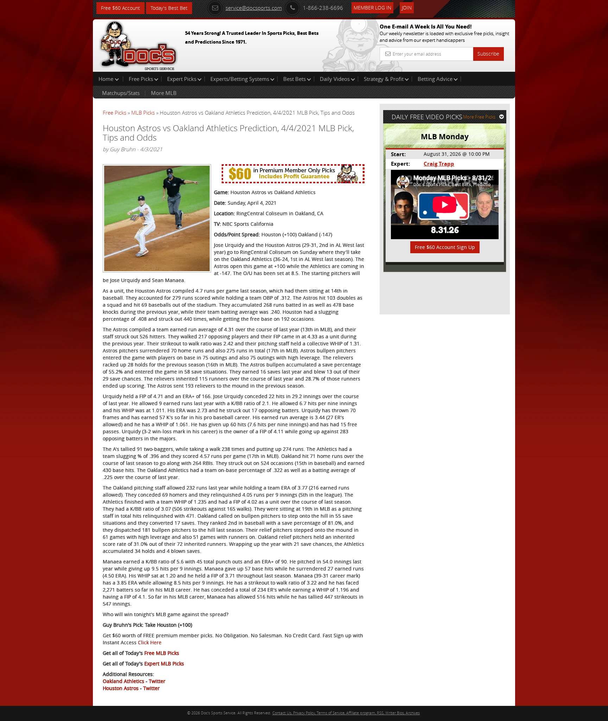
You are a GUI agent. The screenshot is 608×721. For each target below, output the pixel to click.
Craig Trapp (439, 163)
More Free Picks (479, 117)
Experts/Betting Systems (239, 78)
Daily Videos (335, 78)
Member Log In (372, 7)
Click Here (150, 642)
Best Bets (294, 78)
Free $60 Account (120, 8)
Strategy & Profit (384, 78)
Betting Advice (435, 78)
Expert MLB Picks (164, 663)
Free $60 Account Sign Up (445, 247)
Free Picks (141, 78)
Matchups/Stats (121, 92)
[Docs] (138, 43)
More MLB (164, 92)
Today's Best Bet (169, 8)
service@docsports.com (254, 7)
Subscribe (488, 53)
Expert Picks (181, 78)
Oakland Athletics (123, 681)
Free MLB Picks (161, 653)
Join (407, 7)
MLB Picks (143, 112)
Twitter (157, 681)
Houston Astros (121, 688)
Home (107, 78)
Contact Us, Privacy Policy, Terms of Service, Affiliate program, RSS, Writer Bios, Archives (346, 712)
